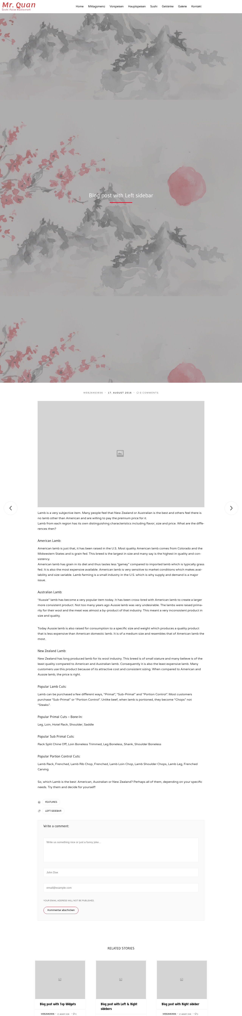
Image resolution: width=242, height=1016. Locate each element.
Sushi (153, 6)
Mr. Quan (19, 5)
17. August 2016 (63, 1014)
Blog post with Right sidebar (180, 1004)
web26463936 (93, 393)
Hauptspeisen (137, 6)
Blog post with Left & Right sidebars (119, 1006)
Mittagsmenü (96, 6)
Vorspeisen (117, 6)
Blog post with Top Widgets (58, 1004)
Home (80, 6)
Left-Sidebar (53, 811)
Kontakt (196, 6)
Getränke (168, 6)
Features (51, 802)
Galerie (182, 6)
